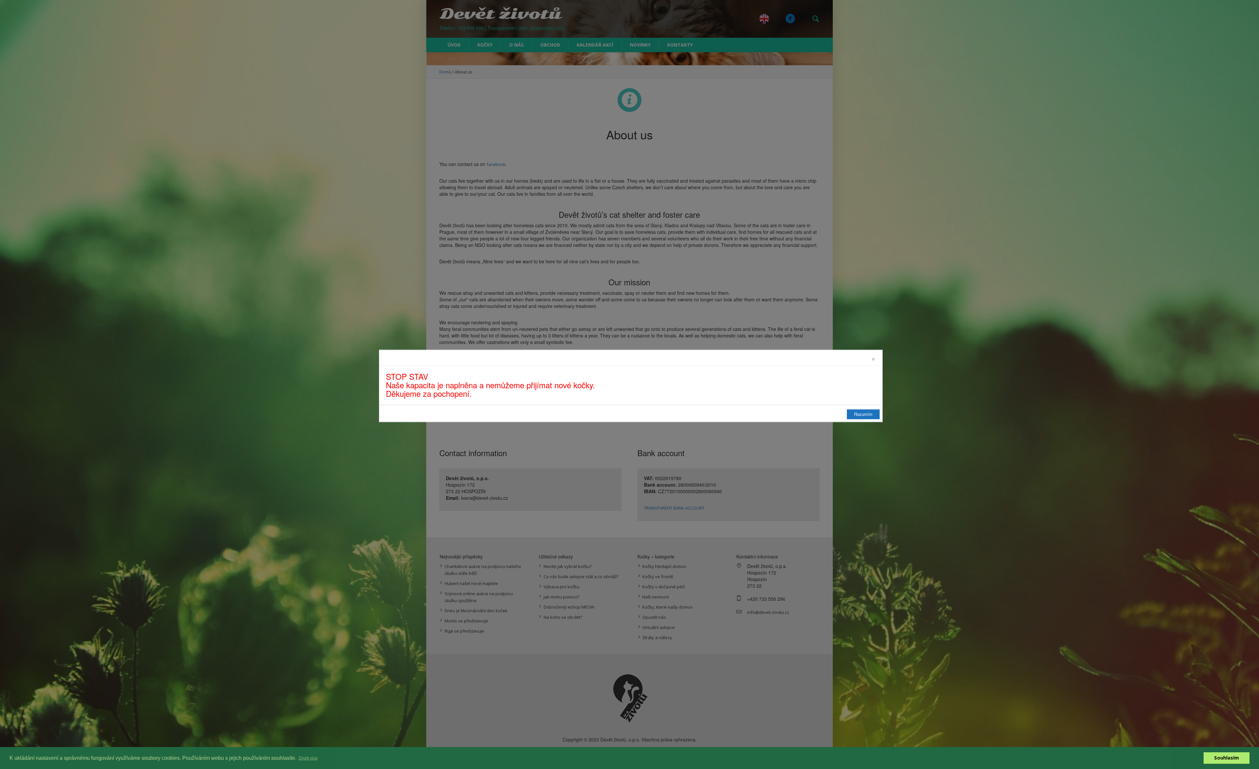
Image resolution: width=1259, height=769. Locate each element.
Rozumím (863, 414)
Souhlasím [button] (1226, 758)
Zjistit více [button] (308, 758)
